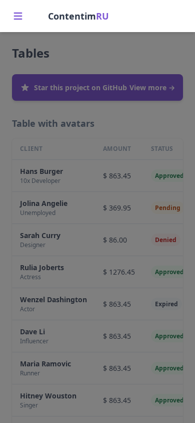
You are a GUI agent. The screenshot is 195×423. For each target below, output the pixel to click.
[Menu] (18, 16)
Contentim (78, 16)
